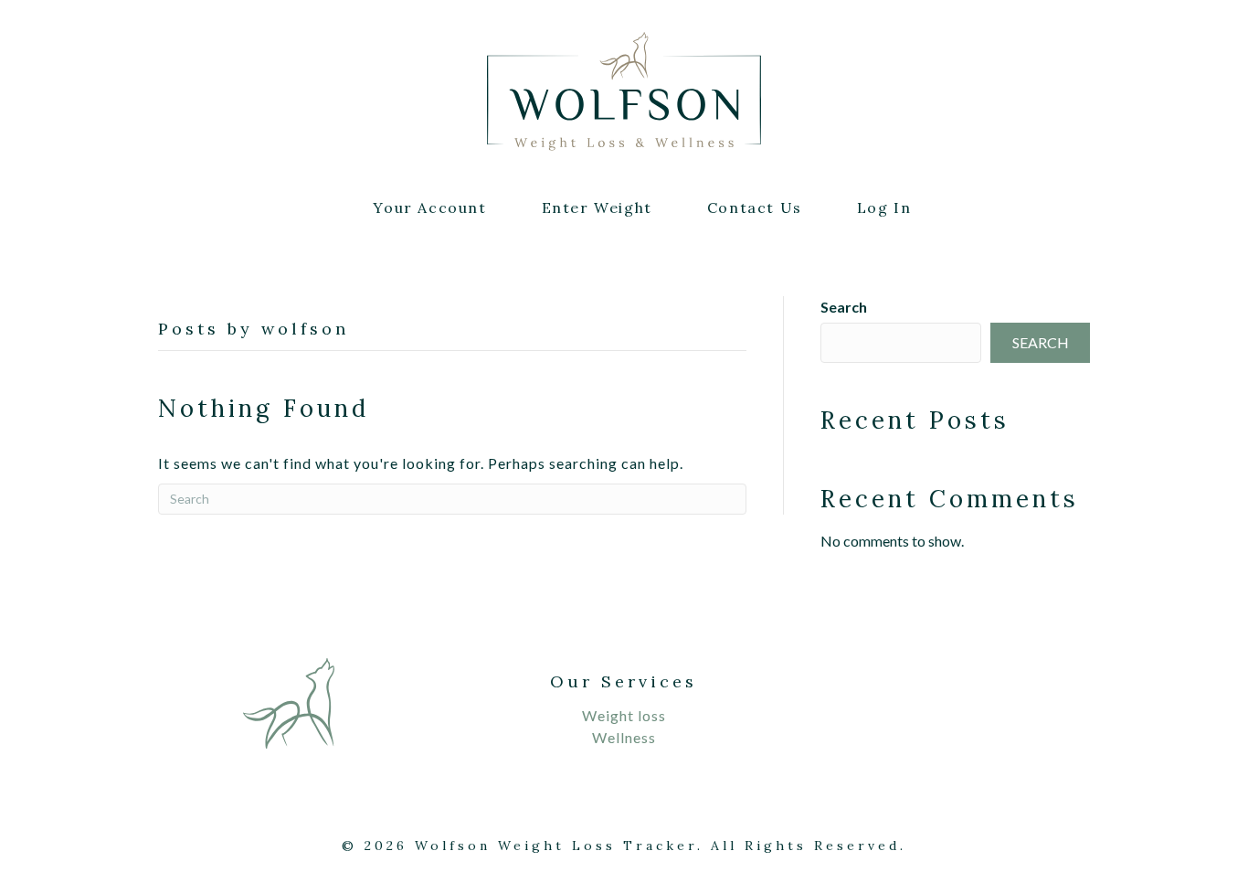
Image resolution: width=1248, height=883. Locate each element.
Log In (884, 207)
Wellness (624, 737)
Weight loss (624, 715)
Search (843, 306)
